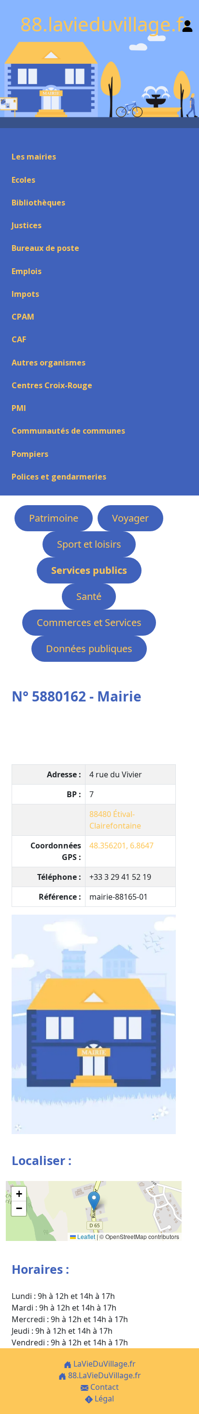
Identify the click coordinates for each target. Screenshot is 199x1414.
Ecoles (23, 180)
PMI (19, 408)
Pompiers (30, 454)
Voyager (130, 518)
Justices (27, 225)
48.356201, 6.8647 (121, 845)
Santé (88, 596)
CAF (19, 339)
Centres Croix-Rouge (52, 385)
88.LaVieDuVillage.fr (103, 1375)
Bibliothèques (38, 202)
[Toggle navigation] (11, 140)
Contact (103, 1387)
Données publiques (89, 648)
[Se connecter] (187, 24)
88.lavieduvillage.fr (105, 24)
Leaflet (85, 1236)
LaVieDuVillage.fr (103, 1363)
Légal (103, 1398)
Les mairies (34, 156)
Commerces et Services (89, 622)
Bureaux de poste (45, 248)
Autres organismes (48, 362)
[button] (94, 1201)
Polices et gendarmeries (59, 476)
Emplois (27, 271)
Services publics (89, 570)
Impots (25, 294)
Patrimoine (53, 518)
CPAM (23, 316)
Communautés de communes (68, 430)
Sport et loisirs (89, 544)
